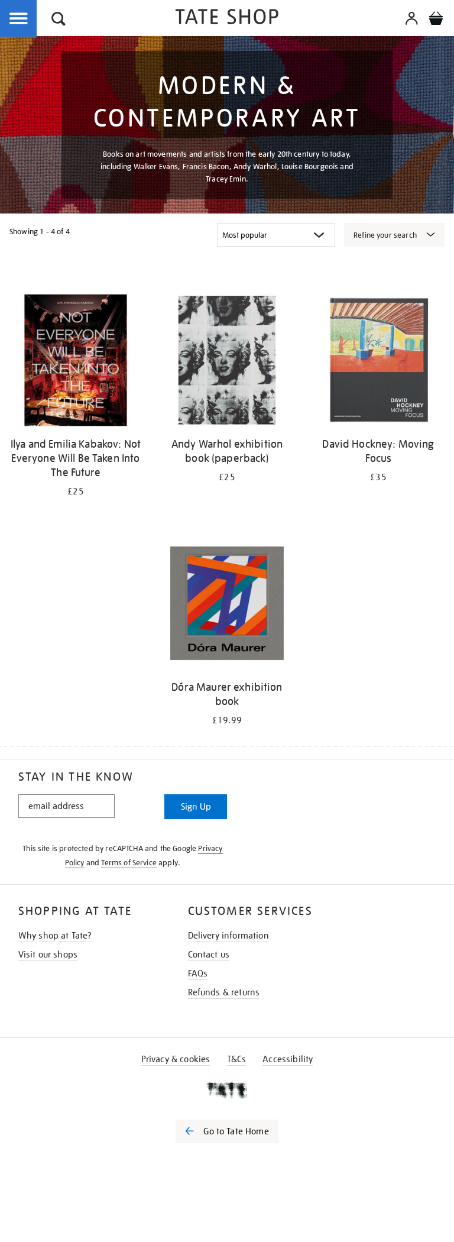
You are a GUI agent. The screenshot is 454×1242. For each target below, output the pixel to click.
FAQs (198, 973)
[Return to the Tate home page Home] (227, 18)
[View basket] (436, 20)
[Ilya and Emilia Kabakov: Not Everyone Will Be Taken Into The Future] (75, 362)
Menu (19, 19)
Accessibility (287, 1059)
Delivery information (228, 936)
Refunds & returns (224, 992)
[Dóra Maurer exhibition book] (227, 605)
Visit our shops (47, 954)
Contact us (209, 954)
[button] (58, 20)
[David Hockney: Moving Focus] (378, 362)
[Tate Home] (227, 1090)
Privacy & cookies (175, 1059)
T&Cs (237, 1059)
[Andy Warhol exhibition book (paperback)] (227, 362)
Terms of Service (129, 863)
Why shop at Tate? (55, 936)
